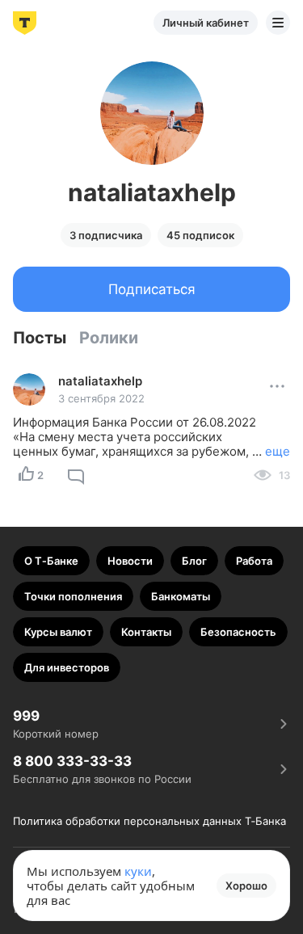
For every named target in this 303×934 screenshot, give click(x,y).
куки (138, 871)
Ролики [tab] (108, 337)
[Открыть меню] (278, 23)
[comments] (76, 475)
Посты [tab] (39, 337)
